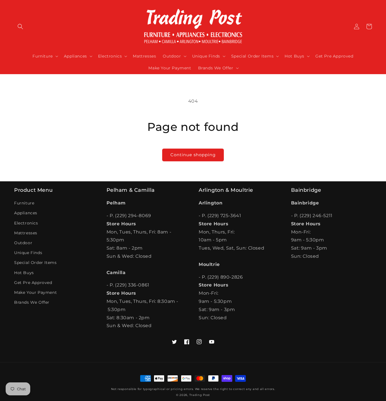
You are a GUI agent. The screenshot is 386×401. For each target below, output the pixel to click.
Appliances (25, 212)
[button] (20, 26)
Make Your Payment (35, 292)
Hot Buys (24, 272)
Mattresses (25, 232)
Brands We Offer (31, 302)
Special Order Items (35, 262)
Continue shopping (193, 154)
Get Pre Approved (33, 282)
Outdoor (23, 242)
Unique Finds (28, 252)
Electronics (26, 223)
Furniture (24, 203)
